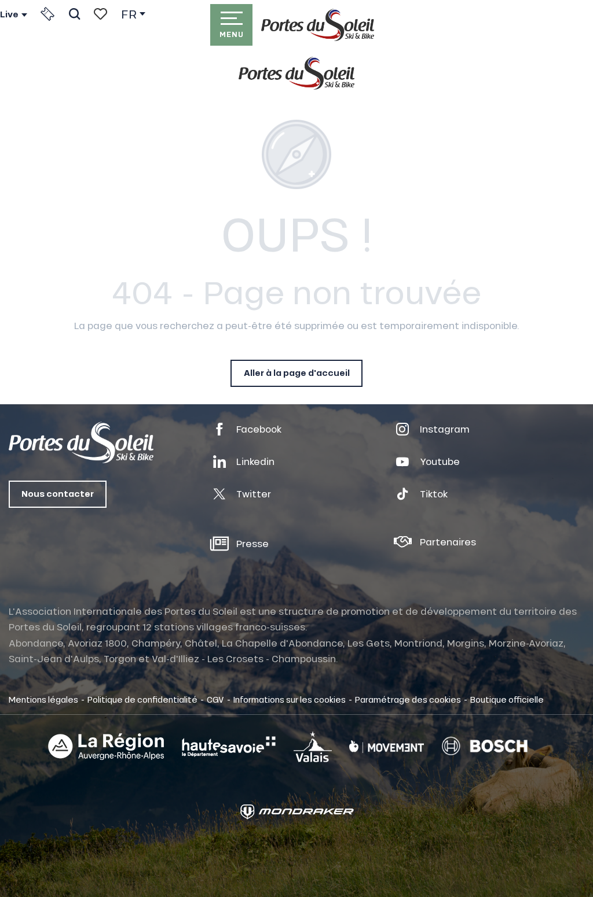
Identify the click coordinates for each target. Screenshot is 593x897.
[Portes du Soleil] (317, 25)
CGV (215, 699)
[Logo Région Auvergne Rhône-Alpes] (106, 746)
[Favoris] (100, 14)
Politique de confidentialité (142, 699)
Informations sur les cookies (289, 699)
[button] (74, 14)
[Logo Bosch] (484, 746)
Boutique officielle (507, 699)
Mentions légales (43, 699)
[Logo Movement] (386, 746)
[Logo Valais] (313, 746)
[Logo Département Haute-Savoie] (228, 746)
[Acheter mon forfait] (47, 13)
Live (9, 14)
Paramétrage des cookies (408, 699)
